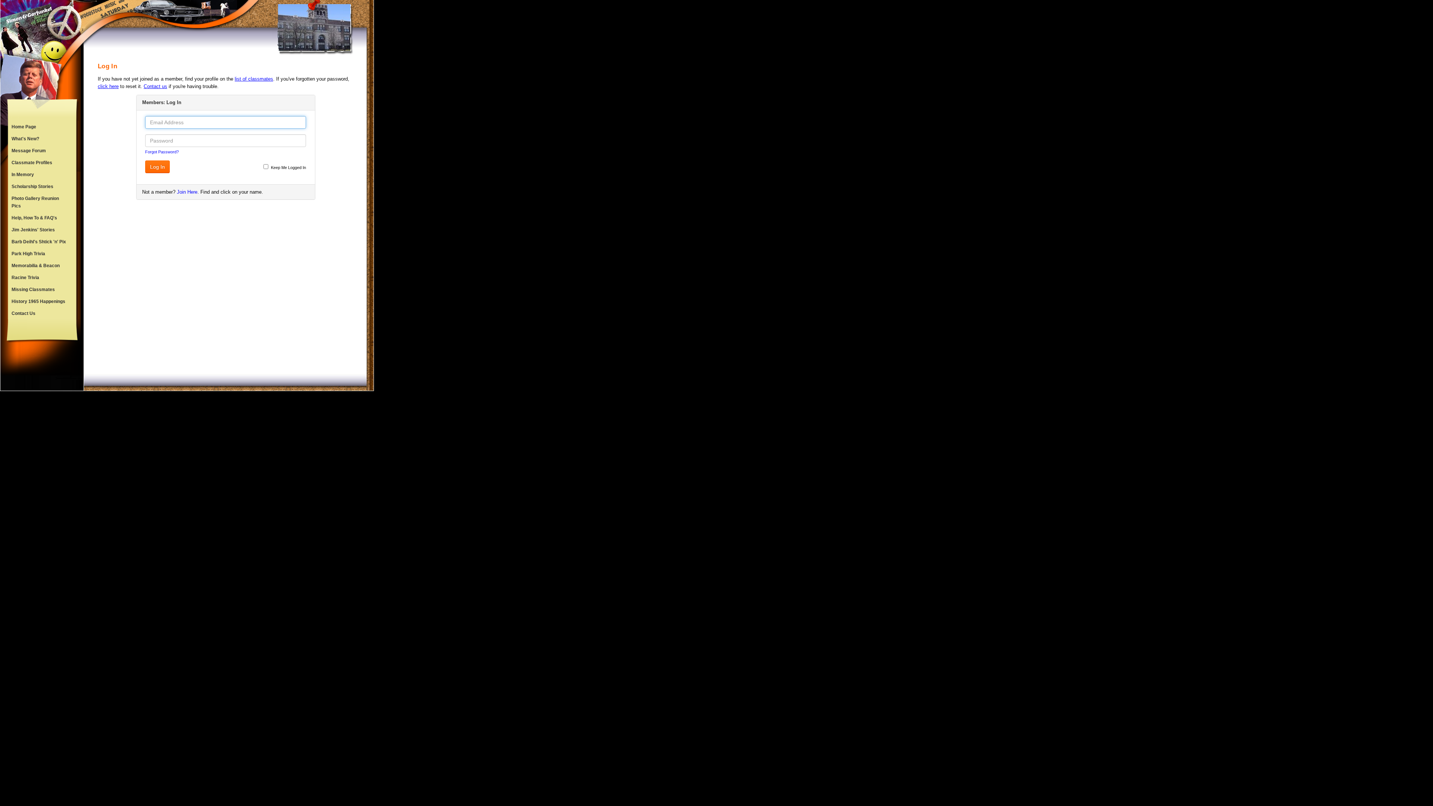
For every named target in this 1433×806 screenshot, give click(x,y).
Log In (157, 167)
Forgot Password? (162, 152)
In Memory (23, 174)
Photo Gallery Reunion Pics (35, 202)
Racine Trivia (25, 277)
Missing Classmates (33, 289)
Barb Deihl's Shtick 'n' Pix (39, 241)
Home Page (24, 126)
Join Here (187, 192)
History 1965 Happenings (38, 301)
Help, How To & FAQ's (34, 218)
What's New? (25, 138)
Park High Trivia (28, 253)
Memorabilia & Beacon (36, 265)
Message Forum (29, 150)
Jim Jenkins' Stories (33, 229)
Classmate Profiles (32, 162)
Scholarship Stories (32, 186)
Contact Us (23, 313)
